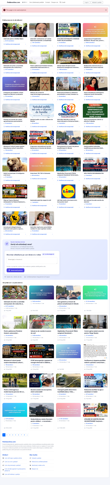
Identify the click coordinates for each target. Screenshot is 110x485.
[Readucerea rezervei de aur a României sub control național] (95, 62)
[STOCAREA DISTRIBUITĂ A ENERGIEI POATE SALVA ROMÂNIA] (68, 35)
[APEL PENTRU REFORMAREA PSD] (95, 169)
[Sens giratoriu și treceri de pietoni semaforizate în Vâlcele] (68, 143)
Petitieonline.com (13, 2)
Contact (47, 2)
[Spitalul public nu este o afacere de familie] (41, 116)
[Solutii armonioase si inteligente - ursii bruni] (14, 170)
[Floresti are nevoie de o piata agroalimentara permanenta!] (14, 116)
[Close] (106, 10)
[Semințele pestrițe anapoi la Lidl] (41, 196)
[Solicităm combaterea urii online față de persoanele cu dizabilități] (41, 35)
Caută (63, 2)
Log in (87, 2)
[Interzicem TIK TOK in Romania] (41, 169)
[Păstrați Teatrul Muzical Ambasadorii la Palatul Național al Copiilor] (14, 196)
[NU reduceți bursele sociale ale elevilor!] (95, 196)
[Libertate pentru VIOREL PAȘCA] (14, 34)
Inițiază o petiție (96, 2)
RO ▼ (25, 2)
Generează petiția (17, 270)
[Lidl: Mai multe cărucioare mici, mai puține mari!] (68, 196)
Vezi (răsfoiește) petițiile (36, 2)
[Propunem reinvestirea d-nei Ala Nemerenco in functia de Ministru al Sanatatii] (41, 143)
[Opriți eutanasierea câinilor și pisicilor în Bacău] (95, 116)
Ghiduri (5, 455)
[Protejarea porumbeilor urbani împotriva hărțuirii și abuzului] (14, 89)
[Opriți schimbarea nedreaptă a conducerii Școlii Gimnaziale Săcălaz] (95, 89)
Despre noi (54, 2)
